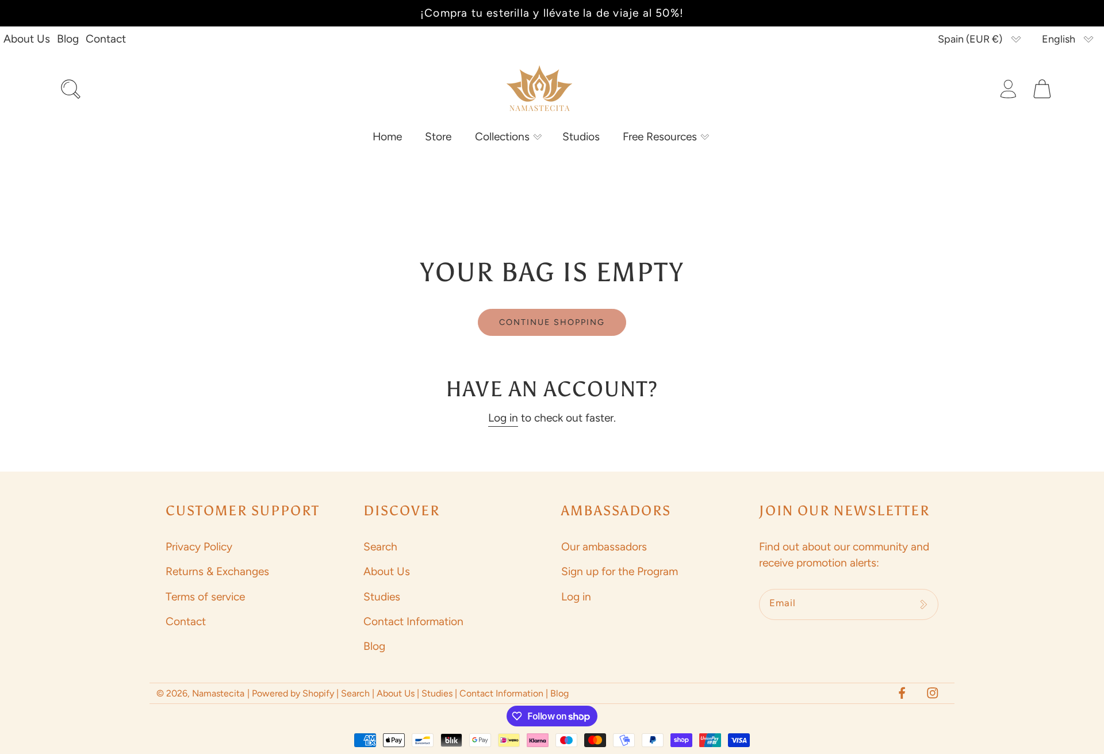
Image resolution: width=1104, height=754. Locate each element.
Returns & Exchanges (217, 571)
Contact (106, 38)
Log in (503, 417)
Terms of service (205, 596)
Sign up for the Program (619, 571)
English (1058, 39)
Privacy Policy (199, 546)
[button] (507, 136)
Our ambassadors (604, 546)
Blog (68, 38)
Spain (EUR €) (970, 39)
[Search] (70, 89)
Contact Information (413, 621)
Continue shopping (552, 322)
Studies (381, 596)
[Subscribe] (923, 604)
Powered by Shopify (293, 693)
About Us (26, 38)
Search (380, 546)
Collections (502, 136)
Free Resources (660, 136)
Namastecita (218, 693)
